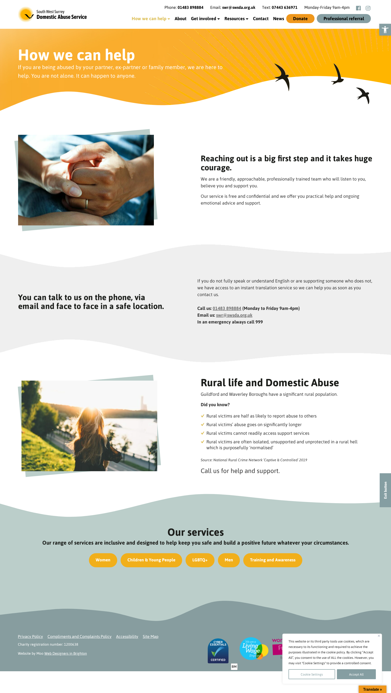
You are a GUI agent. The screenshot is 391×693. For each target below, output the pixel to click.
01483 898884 (190, 7)
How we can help (149, 18)
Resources (234, 18)
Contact (261, 18)
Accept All (356, 674)
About (180, 18)
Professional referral (344, 18)
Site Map (150, 636)
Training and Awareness (273, 560)
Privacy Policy (30, 636)
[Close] (379, 636)
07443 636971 (285, 7)
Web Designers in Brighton (65, 653)
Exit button (385, 490)
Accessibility (127, 636)
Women (103, 560)
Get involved (203, 18)
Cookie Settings (312, 674)
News (278, 18)
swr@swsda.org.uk (238, 7)
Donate (300, 18)
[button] (385, 30)
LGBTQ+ (200, 560)
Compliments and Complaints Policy (80, 636)
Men (229, 560)
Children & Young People (151, 560)
